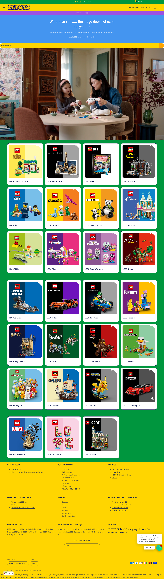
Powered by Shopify (37, 570)
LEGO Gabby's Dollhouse (94, 269)
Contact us (15, 469)
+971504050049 (74, 489)
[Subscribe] (97, 545)
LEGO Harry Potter (16, 362)
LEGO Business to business (121, 475)
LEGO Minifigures (15, 405)
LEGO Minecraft (128, 362)
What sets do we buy (18, 505)
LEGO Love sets (53, 454)
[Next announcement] (160, 2)
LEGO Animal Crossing (17, 181)
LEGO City (13, 225)
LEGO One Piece (53, 405)
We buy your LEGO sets (19, 502)
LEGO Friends (52, 269)
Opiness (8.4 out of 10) (120, 508)
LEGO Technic (52, 318)
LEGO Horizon (52, 362)
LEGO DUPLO (14, 269)
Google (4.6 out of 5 (119, 510)
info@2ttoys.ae (67, 486)
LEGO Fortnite (128, 318)
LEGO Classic (52, 225)
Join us (114, 478)
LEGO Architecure (53, 181)
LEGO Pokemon (91, 405)
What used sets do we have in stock (23, 508)
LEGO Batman (128, 181)
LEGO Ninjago (128, 269)
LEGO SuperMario (91, 318)
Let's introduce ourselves (120, 469)
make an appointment (36, 472)
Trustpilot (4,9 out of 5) (120, 502)
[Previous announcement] (4, 2)
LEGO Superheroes (16, 454)
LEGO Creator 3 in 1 (92, 225)
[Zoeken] (161, 45)
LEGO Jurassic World (93, 362)
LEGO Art (88, 181)
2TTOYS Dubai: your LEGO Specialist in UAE (21, 570)
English (140, 1)
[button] (4, 7)
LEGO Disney (128, 225)
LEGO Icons (89, 454)
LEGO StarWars (15, 318)
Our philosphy (117, 472)
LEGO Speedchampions (131, 405)
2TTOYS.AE (66, 469)
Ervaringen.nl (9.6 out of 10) (121, 505)
